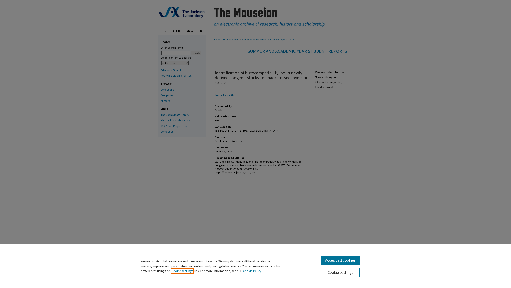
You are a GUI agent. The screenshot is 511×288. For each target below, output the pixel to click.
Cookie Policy (252, 271)
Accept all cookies (340, 260)
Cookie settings (182, 271)
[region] (255, 266)
